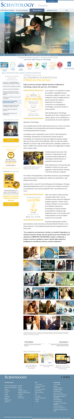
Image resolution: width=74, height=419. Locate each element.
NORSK (19, 387)
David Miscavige (57, 391)
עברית (6, 393)
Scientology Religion (58, 389)
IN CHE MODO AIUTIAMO (12, 73)
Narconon (37, 68)
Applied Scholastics (20, 69)
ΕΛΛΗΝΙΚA (20, 394)
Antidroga (44, 68)
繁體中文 (7, 398)
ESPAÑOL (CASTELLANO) (24, 392)
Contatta (37, 399)
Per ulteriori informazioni (40, 397)
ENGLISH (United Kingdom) (11, 387)
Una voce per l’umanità (40, 389)
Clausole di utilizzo (58, 418)
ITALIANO (20, 396)
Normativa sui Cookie (48, 418)
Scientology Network (58, 387)
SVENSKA (20, 389)
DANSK (6, 389)
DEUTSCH (7, 401)
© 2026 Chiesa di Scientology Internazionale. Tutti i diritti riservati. (18, 417)
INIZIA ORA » (11, 140)
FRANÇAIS (7, 390)
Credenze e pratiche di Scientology (40, 387)
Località (36, 401)
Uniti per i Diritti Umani (58, 406)
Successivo (54, 55)
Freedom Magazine (58, 399)
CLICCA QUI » (11, 165)
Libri (67, 10)
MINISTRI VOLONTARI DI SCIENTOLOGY (30, 73)
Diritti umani (52, 68)
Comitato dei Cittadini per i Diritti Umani (60, 410)
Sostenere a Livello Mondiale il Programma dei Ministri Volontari (11, 83)
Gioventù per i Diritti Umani (59, 407)
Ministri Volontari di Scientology (60, 394)
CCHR (59, 68)
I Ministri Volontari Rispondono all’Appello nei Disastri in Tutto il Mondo (11, 93)
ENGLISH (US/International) (11, 385)
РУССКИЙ (7, 396)
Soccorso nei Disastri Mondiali (11, 89)
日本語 (6, 394)
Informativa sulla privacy (37, 418)
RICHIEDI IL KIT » (11, 204)
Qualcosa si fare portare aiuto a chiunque (11, 97)
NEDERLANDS (8, 400)
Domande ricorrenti (52, 10)
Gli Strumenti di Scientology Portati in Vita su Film (10, 102)
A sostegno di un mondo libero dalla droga (60, 404)
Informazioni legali (66, 418)
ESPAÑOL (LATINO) (22, 390)
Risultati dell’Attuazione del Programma (10, 114)
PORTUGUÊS (21, 397)
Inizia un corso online (58, 393)
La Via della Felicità (12, 69)
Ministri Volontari (37, 10)
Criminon (29, 69)
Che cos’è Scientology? (22, 10)
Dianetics (56, 386)
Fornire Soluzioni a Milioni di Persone (10, 110)
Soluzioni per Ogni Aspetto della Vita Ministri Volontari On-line (11, 106)
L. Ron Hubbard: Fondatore (7, 10)
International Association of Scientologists (59, 397)
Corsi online (37, 396)
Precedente (20, 55)
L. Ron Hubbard (38, 384)
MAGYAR (20, 385)
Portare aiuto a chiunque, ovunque (11, 86)
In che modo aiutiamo (4, 69)
